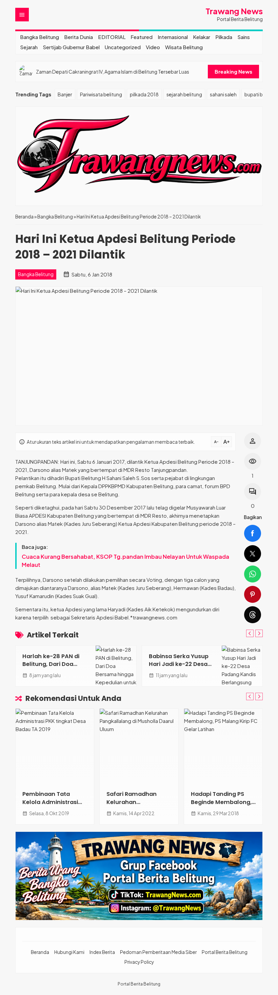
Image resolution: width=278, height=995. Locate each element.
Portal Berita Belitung (224, 952)
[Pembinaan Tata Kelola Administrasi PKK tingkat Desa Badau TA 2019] (55, 746)
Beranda (40, 952)
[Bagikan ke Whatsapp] (252, 574)
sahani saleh (223, 94)
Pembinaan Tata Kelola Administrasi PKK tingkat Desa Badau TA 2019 (50, 805)
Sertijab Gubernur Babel (71, 47)
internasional (173, 37)
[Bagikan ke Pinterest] (252, 594)
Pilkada (223, 37)
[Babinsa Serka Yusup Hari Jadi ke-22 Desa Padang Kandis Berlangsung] (242, 666)
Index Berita (102, 952)
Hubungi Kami (69, 952)
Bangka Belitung (39, 37)
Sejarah (29, 47)
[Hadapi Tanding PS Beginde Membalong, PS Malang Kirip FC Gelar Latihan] (223, 746)
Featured (142, 37)
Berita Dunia (78, 37)
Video (153, 47)
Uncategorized (123, 47)
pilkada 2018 (144, 94)
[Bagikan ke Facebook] (252, 533)
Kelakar (201, 37)
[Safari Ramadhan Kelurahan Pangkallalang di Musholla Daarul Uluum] (139, 746)
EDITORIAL (111, 37)
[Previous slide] (250, 633)
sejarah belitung (184, 94)
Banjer (65, 94)
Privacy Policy (139, 962)
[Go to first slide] (259, 633)
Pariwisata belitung (101, 94)
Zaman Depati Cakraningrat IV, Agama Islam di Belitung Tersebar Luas (112, 72)
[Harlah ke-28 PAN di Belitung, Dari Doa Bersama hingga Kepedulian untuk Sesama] (116, 666)
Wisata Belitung (184, 47)
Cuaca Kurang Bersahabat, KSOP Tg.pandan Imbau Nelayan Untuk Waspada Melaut (125, 560)
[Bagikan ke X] (252, 553)
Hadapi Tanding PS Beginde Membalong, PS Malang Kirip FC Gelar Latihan (221, 805)
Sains (243, 37)
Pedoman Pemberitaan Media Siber (158, 952)
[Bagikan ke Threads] (252, 614)
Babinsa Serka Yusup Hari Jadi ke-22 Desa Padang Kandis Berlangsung (179, 668)
